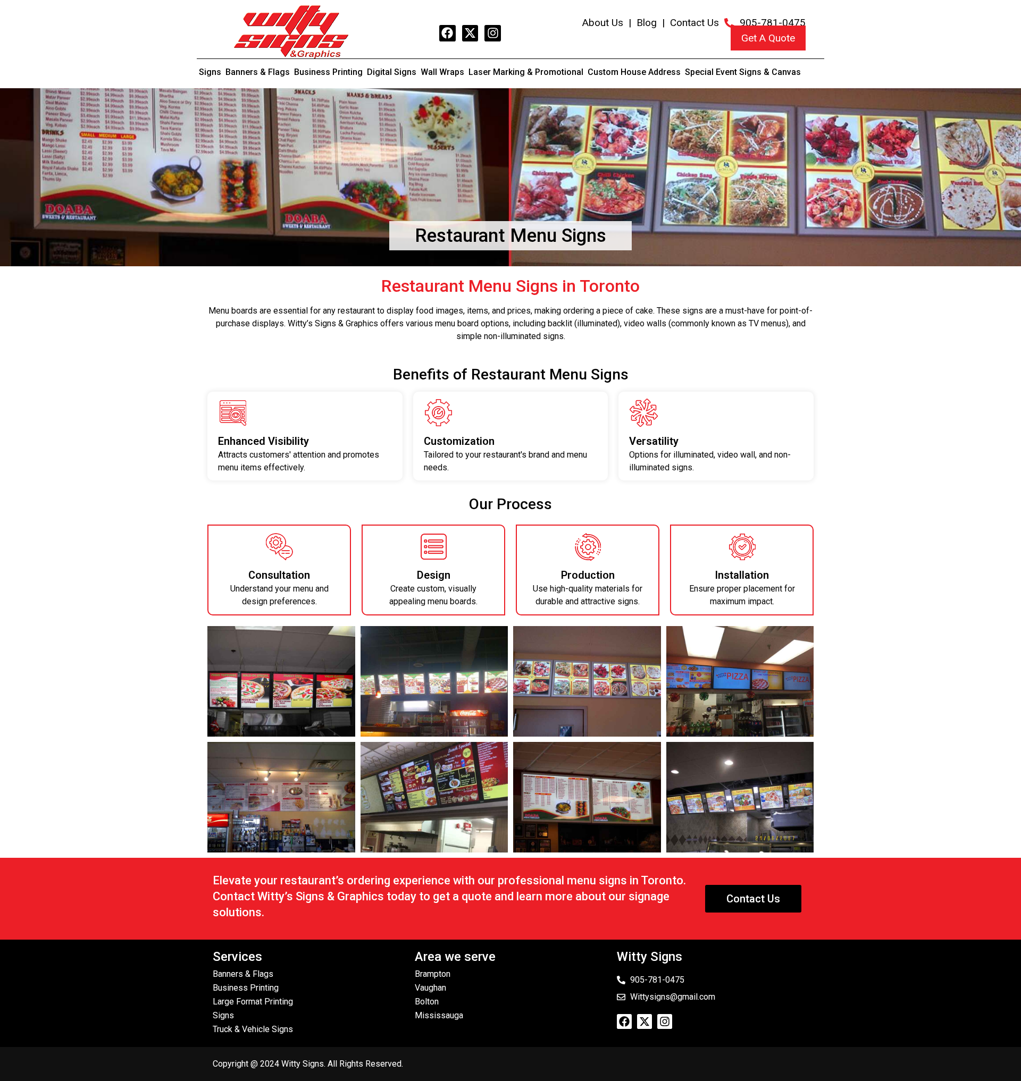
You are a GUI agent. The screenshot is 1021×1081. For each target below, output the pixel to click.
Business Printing (328, 72)
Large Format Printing (253, 1001)
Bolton (427, 1001)
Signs (210, 72)
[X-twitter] (470, 33)
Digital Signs (391, 72)
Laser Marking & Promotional (525, 72)
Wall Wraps (442, 72)
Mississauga (439, 1015)
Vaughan (430, 988)
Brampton (432, 974)
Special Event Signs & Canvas (743, 72)
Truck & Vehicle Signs (253, 1029)
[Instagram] (492, 33)
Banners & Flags (257, 72)
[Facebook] (447, 33)
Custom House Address (634, 72)
